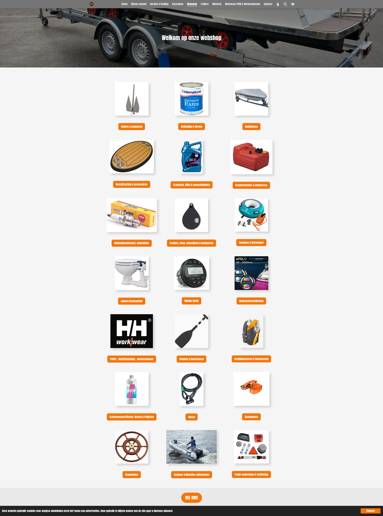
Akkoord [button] (371, 511)
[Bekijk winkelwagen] (292, 4)
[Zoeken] (285, 4)
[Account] (277, 4)
